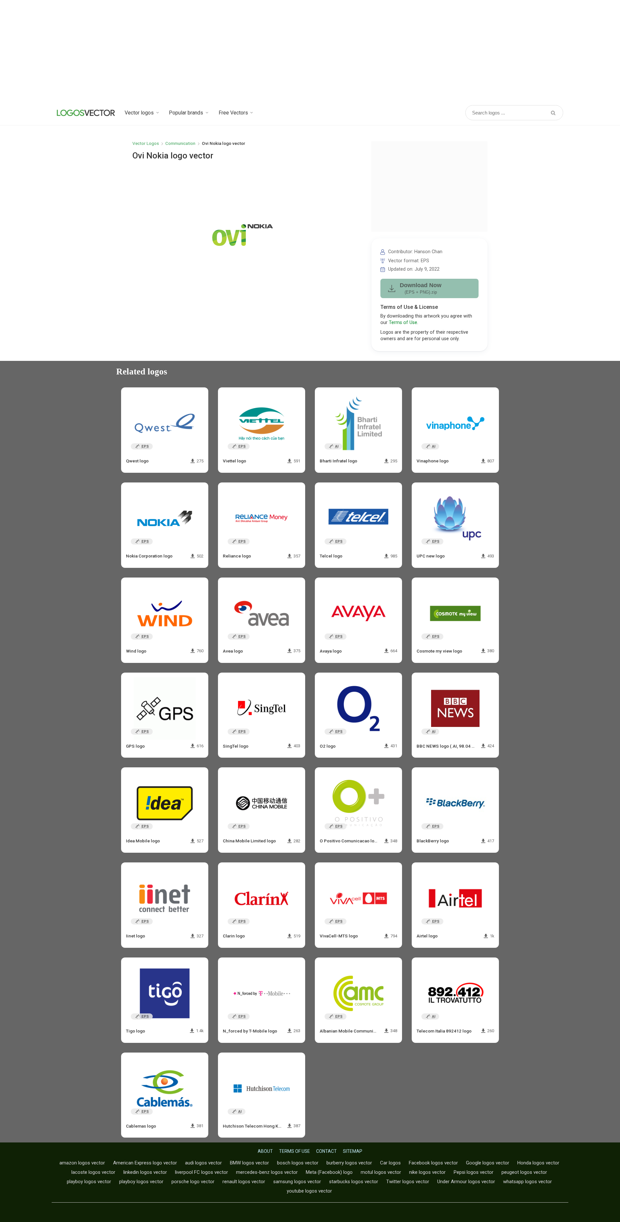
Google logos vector (487, 1163)
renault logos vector (243, 1181)
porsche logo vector (192, 1181)
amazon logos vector (82, 1163)
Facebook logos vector (433, 1163)
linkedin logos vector (145, 1172)
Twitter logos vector (407, 1181)
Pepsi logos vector (473, 1172)
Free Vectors (233, 113)
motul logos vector (381, 1172)
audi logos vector (203, 1163)
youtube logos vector (309, 1191)
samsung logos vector (297, 1181)
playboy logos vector (89, 1181)
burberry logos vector (349, 1163)
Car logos (390, 1163)
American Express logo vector (145, 1163)
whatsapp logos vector (527, 1181)
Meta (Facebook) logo (329, 1172)
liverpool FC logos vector (201, 1172)
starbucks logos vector (353, 1181)
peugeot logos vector (524, 1172)
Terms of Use (403, 322)
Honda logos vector (538, 1163)
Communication (180, 143)
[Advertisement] (310, 51)
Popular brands (186, 113)
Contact (326, 1151)
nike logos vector (427, 1172)
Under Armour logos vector (466, 1181)
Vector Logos (145, 143)
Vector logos (139, 113)
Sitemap (352, 1151)
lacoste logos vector (93, 1172)
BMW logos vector (249, 1163)
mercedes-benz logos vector (267, 1172)
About (265, 1151)
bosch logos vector (297, 1163)
